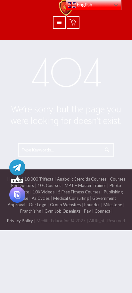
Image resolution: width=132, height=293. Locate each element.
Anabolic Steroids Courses (81, 179)
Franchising (30, 211)
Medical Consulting (70, 198)
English (84, 4)
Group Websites (65, 204)
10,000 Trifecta (39, 179)
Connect (102, 211)
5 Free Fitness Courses (79, 191)
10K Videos (43, 191)
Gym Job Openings (62, 211)
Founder (92, 204)
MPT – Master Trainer (85, 185)
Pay (87, 211)
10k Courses (49, 185)
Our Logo (37, 204)
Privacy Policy (20, 220)
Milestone (112, 204)
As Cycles (40, 198)
